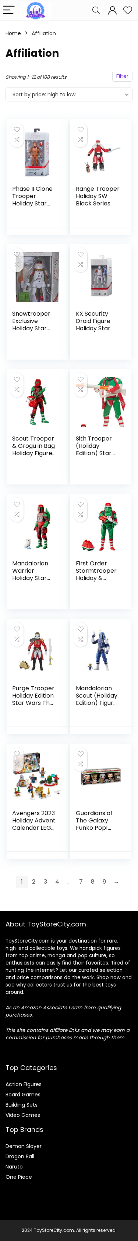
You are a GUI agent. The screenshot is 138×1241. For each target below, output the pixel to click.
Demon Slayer (24, 1146)
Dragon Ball (20, 1156)
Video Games (23, 1115)
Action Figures (24, 1084)
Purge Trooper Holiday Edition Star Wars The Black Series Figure (33, 703)
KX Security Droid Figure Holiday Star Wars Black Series (93, 328)
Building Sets (22, 1104)
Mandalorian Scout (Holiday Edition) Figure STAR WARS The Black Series (96, 706)
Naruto (14, 1166)
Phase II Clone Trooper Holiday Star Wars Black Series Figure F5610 (32, 207)
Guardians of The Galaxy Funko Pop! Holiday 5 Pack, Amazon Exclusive (97, 831)
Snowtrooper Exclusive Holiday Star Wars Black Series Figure (31, 328)
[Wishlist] (127, 10)
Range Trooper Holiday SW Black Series (98, 196)
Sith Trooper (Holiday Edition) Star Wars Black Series (94, 453)
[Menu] (9, 10)
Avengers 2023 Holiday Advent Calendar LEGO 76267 (34, 824)
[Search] (96, 10)
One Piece (19, 1177)
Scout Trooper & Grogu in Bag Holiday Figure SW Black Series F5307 (33, 453)
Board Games (23, 1094)
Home (13, 33)
